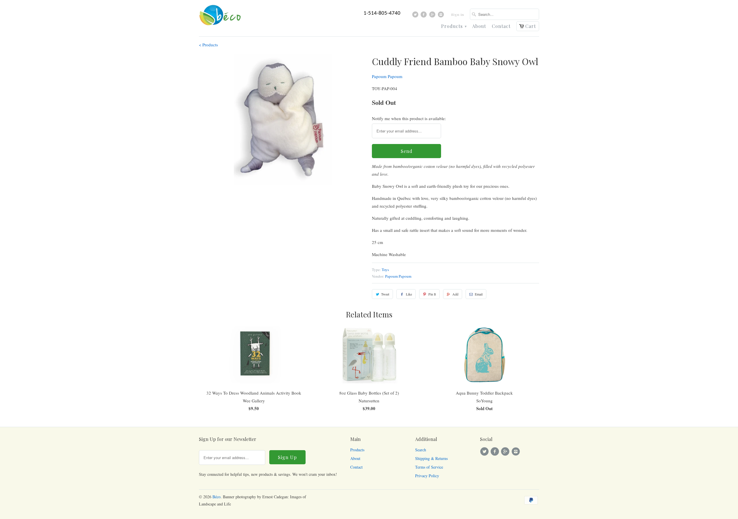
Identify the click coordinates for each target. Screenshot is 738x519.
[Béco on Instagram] (441, 15)
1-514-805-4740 (382, 13)
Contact (501, 26)
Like (409, 294)
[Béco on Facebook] (424, 15)
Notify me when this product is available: (409, 118)
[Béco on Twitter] (416, 15)
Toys (385, 269)
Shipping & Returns (431, 458)
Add (455, 294)
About (479, 26)
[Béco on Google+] (433, 15)
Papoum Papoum (387, 76)
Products (453, 26)
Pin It (432, 294)
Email (479, 294)
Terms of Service (429, 467)
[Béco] (220, 16)
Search (420, 449)
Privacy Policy (427, 475)
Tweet (385, 294)
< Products (208, 45)
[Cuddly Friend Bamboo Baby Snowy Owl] (282, 119)
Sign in (457, 14)
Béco (216, 496)
